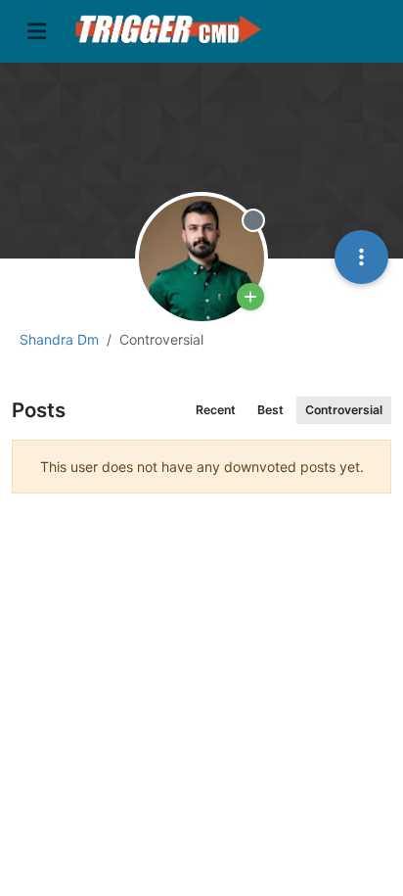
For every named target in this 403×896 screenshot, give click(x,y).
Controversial (343, 409)
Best (270, 409)
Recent (216, 409)
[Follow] (250, 296)
